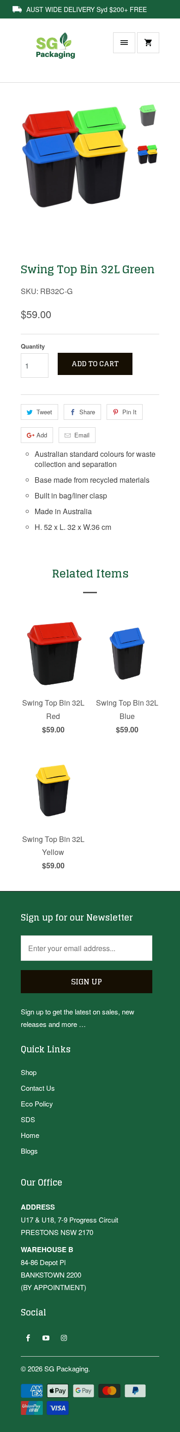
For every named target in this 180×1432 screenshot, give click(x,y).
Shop (28, 1072)
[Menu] (124, 42)
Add (41, 434)
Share (87, 411)
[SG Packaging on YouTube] (46, 1337)
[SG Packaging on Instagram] (64, 1337)
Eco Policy (37, 1103)
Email (82, 434)
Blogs (29, 1150)
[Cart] (148, 42)
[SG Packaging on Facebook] (28, 1337)
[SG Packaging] (58, 55)
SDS (28, 1119)
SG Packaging (66, 1368)
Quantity (33, 346)
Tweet (44, 411)
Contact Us (38, 1088)
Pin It (129, 411)
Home (30, 1135)
